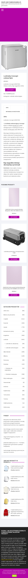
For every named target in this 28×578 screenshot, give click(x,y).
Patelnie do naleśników (8, 369)
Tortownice (7, 395)
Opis (7, 107)
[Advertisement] (14, 27)
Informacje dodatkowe (13, 111)
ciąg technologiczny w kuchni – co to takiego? (13, 437)
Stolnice (6, 386)
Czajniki (6, 319)
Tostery (6, 399)
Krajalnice (6, 335)
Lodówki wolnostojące (16, 96)
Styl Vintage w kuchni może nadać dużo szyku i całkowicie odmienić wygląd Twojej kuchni (13, 430)
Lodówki (6, 339)
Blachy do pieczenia (9, 315)
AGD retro (6, 310)
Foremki (6, 323)
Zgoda (14, 575)
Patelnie (6, 364)
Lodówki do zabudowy (12, 343)
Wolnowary (7, 407)
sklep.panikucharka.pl (7, 559)
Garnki (5, 327)
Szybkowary (7, 390)
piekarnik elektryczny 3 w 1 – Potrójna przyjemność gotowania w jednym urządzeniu (14, 444)
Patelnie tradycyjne (11, 374)
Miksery (6, 356)
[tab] (7, 108)
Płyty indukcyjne (8, 378)
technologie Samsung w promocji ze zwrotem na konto (14, 451)
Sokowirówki (7, 382)
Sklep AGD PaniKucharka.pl (11, 2)
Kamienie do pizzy (9, 331)
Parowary (6, 360)
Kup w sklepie (10, 89)
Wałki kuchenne (8, 403)
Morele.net (16, 125)
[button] (24, 46)
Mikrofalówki (7, 352)
